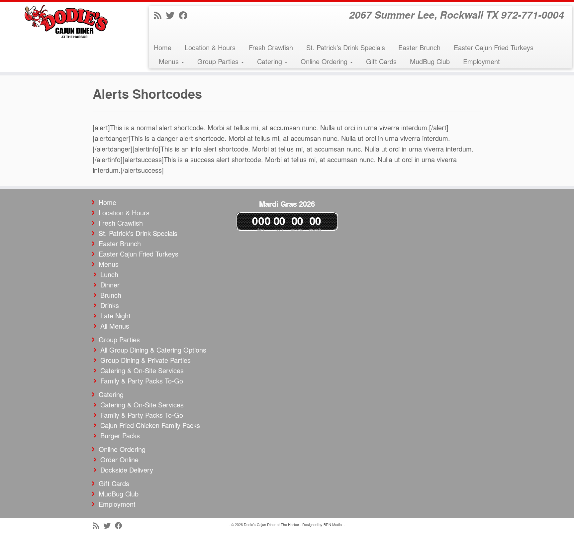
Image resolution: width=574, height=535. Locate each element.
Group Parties (218, 61)
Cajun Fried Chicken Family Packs (150, 425)
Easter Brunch (419, 47)
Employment (481, 61)
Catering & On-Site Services (142, 370)
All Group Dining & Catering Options (153, 350)
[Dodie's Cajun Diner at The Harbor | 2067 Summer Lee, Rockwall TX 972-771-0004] (66, 21)
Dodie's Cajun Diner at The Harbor (271, 524)
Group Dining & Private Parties (145, 360)
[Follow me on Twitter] (172, 15)
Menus (170, 61)
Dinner (110, 284)
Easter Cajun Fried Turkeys (493, 47)
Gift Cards (381, 61)
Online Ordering (325, 61)
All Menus (114, 326)
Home (162, 47)
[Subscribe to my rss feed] (160, 15)
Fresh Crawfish (271, 47)
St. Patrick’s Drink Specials (345, 47)
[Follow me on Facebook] (185, 15)
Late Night (115, 315)
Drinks (109, 305)
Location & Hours (210, 47)
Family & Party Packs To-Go (141, 380)
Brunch (110, 295)
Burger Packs (120, 435)
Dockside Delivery (126, 470)
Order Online (119, 459)
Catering (270, 61)
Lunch (109, 274)
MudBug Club (430, 61)
